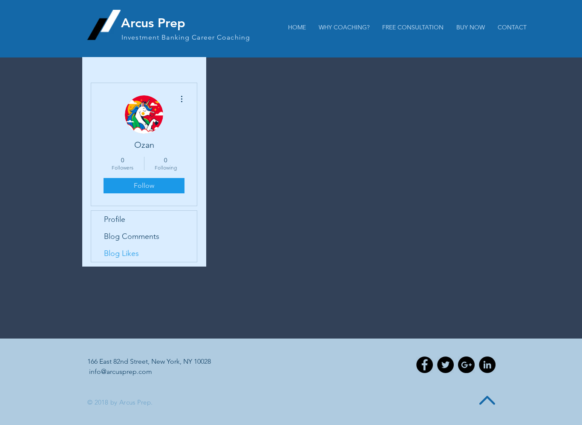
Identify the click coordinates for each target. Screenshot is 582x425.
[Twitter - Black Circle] (445, 364)
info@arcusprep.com (120, 372)
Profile (114, 219)
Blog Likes (121, 253)
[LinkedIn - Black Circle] (487, 364)
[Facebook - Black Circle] (424, 364)
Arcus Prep (153, 23)
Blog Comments (131, 236)
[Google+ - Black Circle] (466, 364)
